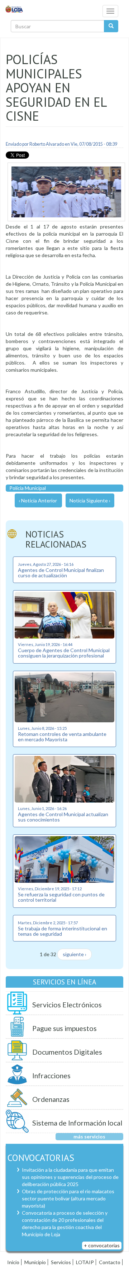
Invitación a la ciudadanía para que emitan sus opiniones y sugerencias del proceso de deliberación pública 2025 (70, 1177)
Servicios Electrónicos (67, 1005)
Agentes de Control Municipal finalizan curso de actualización (61, 572)
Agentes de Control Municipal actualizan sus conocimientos (63, 817)
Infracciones (51, 1075)
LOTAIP (85, 1262)
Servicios (61, 1262)
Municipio (35, 1262)
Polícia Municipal (27, 488)
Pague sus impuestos (64, 1028)
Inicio (13, 1262)
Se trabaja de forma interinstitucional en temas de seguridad (62, 931)
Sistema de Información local (77, 1123)
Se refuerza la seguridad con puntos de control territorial (61, 897)
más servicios (89, 1136)
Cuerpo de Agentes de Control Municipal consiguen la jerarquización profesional (64, 653)
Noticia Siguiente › (90, 500)
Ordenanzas (51, 1099)
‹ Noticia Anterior (38, 500)
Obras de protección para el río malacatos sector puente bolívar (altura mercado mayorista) (68, 1198)
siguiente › (74, 954)
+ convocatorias (102, 1245)
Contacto (109, 1262)
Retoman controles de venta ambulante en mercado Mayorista (62, 736)
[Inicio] (14, 9)
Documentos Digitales (67, 1052)
